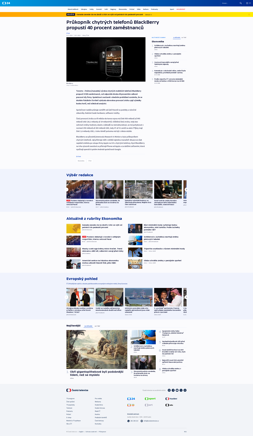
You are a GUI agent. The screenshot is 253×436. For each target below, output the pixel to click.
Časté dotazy (99, 421)
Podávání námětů (101, 417)
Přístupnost (102, 432)
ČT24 (67, 33)
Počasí (132, 9)
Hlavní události (73, 9)
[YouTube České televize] (177, 390)
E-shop (68, 417)
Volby (92, 9)
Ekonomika (123, 9)
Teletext (69, 408)
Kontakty (98, 424)
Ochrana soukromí (91, 432)
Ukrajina (84, 9)
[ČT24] (6, 3)
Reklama (98, 402)
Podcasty (154, 9)
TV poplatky (70, 405)
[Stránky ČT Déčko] (130, 405)
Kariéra (97, 414)
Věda (138, 9)
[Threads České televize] (185, 390)
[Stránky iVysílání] (171, 399)
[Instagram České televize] (169, 390)
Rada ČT (97, 411)
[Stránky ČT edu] (169, 405)
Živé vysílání (70, 402)
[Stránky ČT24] (131, 399)
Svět (106, 9)
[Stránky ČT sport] (150, 399)
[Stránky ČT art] (148, 405)
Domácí (99, 9)
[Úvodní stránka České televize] (77, 390)
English (81, 432)
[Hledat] (241, 3)
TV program (70, 398)
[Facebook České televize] (173, 390)
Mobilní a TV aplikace (73, 421)
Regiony (113, 9)
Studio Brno (99, 405)
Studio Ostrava (100, 408)
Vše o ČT (69, 424)
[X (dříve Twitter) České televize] (181, 390)
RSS (185, 432)
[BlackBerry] (105, 59)
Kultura (145, 9)
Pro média (98, 398)
